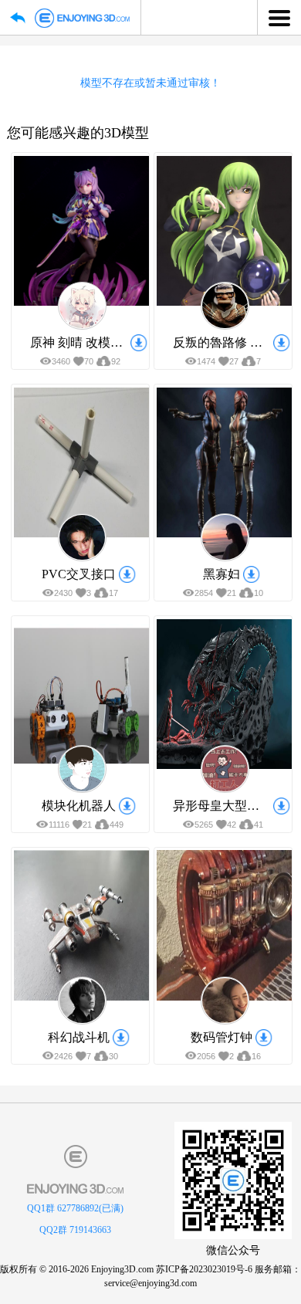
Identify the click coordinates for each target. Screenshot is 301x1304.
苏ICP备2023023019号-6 (204, 1269)
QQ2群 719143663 (75, 1229)
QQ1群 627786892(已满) (75, 1208)
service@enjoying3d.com (150, 1283)
